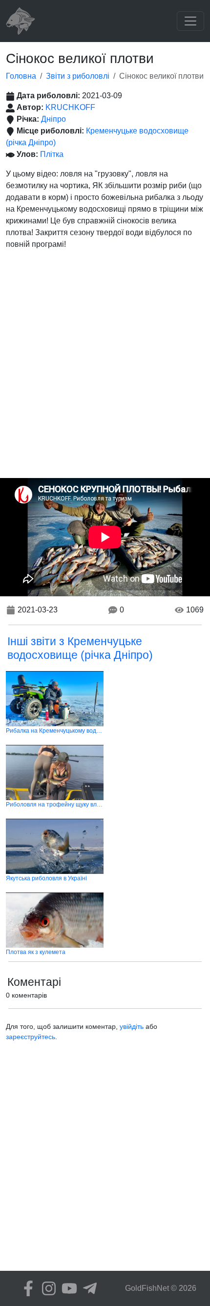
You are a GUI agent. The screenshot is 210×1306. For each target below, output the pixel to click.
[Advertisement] (105, 368)
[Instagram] (46, 1288)
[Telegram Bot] (87, 1288)
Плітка (51, 154)
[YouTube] (67, 1288)
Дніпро (53, 119)
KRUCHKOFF (70, 107)
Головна (21, 76)
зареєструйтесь (30, 1037)
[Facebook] (26, 1288)
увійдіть (132, 1026)
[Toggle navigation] (190, 21)
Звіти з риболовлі (77, 76)
